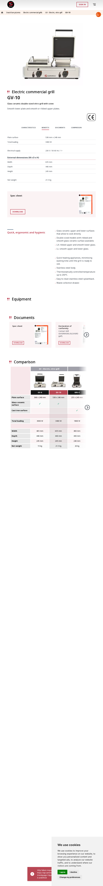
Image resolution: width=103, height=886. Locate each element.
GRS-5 (77, 392)
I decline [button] (73, 872)
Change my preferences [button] (70, 877)
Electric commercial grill (33, 91)
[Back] (91, 4)
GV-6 (40, 392)
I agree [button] (62, 872)
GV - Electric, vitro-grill (49, 369)
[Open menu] (95, 5)
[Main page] (10, 4)
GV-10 (58, 392)
